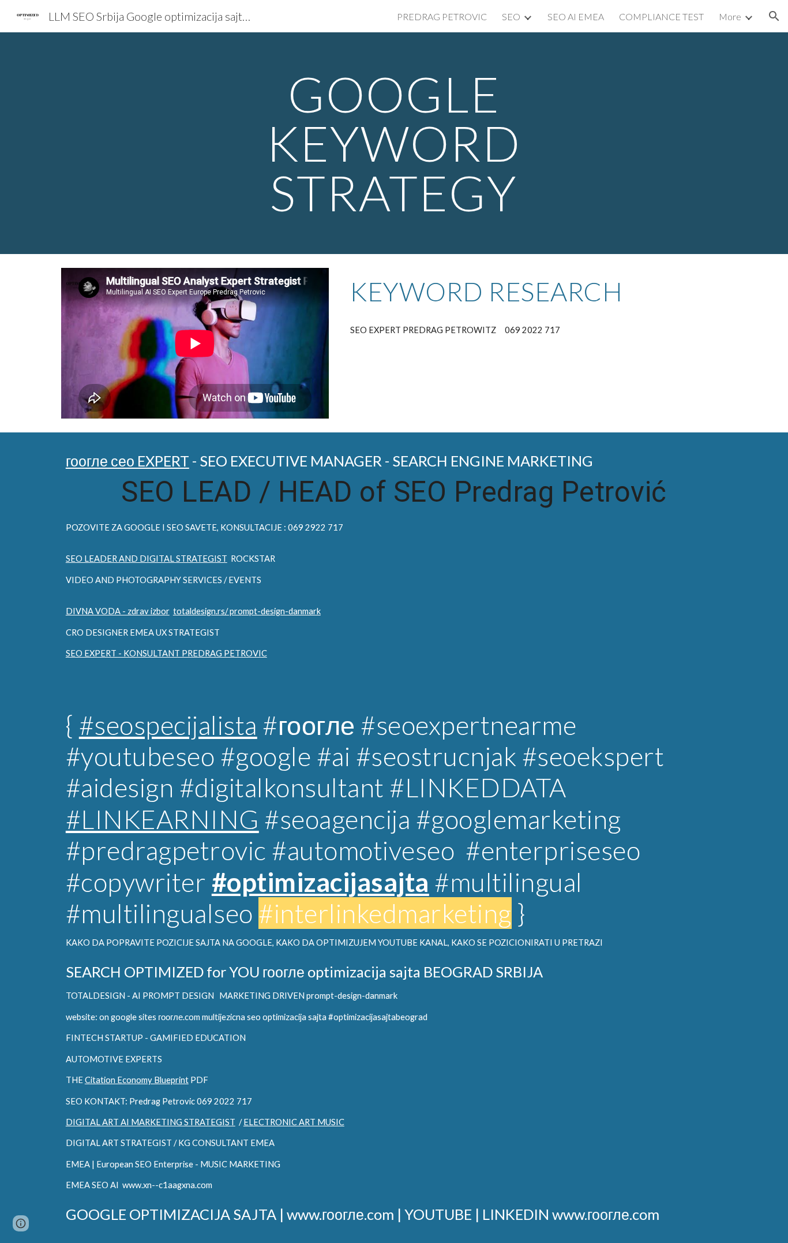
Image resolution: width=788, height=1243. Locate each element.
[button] (774, 16)
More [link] (730, 16)
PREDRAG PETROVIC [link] (442, 16)
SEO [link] (511, 16)
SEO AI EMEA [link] (575, 16)
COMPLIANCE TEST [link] (661, 16)
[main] (394, 143)
